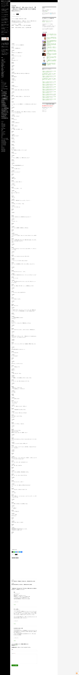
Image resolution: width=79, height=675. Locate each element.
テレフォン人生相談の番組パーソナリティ (4, 12)
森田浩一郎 (2, 65)
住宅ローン (2, 96)
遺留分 (4, 115)
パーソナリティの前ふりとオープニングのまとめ (4, 16)
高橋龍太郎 (6, 118)
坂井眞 (2, 68)
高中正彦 (2, 69)
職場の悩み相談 (3, 151)
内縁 (1, 98)
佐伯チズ (2, 77)
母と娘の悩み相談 (14, 5)
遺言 (5, 115)
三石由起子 (2, 60)
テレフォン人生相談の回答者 (4, 14)
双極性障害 (6, 99)
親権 (4, 114)
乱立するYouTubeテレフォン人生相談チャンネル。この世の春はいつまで (5, 25)
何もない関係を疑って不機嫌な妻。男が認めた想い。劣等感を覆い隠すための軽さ (23, 581)
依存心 (5, 96)
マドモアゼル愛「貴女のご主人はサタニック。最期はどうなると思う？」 (51, 35)
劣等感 (2, 99)
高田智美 (2, 75)
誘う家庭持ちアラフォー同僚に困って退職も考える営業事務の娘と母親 (51, 61)
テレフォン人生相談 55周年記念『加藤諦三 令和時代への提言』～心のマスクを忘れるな (5, 44)
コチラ (16, 645)
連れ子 (2, 115)
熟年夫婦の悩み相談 (3, 142)
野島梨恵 (3, 116)
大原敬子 (3, 104)
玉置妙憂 (3, 111)
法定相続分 (5, 109)
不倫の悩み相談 (3, 126)
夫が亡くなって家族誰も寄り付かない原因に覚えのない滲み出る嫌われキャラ (51, 38)
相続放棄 (2, 113)
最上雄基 (2, 63)
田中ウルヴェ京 (3, 62)
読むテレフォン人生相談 (5, 1)
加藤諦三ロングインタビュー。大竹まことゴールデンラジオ (5, 47)
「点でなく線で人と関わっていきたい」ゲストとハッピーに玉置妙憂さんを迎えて (5, 54)
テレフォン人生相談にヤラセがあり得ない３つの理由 (4, 22)
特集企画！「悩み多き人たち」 (46, 21)
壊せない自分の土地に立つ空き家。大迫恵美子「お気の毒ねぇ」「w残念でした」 (51, 64)
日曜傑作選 (2, 108)
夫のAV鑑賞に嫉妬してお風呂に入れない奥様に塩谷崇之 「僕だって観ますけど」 (49, 74)
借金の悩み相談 (3, 128)
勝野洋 (4, 99)
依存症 (7, 96)
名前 (12, 649)
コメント (13, 653)
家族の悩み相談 (3, 140)
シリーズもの (3, 84)
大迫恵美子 (2, 72)
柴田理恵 (6, 108)
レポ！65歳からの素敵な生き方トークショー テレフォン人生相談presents (5, 50)
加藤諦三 (5, 98)
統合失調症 (5, 113)
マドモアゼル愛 (3, 61)
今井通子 (3, 95)
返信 (15, 604)
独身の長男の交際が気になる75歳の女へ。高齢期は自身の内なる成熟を (22, 584)
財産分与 (6, 114)
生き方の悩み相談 (3, 143)
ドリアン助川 (4, 86)
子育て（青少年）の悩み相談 (5, 139)
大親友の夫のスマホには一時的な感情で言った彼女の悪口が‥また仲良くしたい (51, 57)
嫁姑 (1, 137)
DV (2, 82)
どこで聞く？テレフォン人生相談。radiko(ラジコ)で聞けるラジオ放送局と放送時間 (5, 9)
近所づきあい (3, 148)
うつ (3, 82)
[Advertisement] (24, 35)
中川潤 (2, 70)
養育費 (2, 118)
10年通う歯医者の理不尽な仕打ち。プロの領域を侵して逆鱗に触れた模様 (51, 51)
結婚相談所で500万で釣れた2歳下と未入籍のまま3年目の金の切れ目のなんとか (51, 44)
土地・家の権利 (3, 131)
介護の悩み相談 (3, 150)
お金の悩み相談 (3, 125)
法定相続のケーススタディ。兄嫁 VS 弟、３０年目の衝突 (4, 32)
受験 (1, 130)
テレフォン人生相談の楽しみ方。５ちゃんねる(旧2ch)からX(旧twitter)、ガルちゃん (4, 19)
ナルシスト (2, 87)
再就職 (2, 129)
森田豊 (2, 66)
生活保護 (6, 111)
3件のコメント (19, 16)
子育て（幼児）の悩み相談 (4, 138)
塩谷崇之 (3, 102)
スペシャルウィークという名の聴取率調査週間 (4, 28)
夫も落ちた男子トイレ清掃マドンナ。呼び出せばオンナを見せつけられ (51, 48)
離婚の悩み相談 (3, 149)
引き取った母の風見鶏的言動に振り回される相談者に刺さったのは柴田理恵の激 (51, 41)
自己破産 (2, 114)
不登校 (2, 93)
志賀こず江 (2, 74)
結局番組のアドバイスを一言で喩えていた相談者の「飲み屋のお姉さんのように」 (51, 54)
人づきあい (2, 127)
